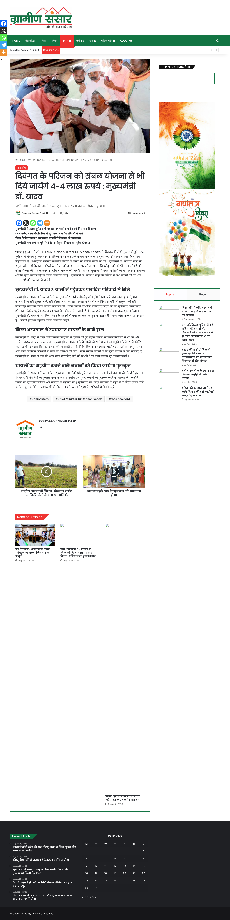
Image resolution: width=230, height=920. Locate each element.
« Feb (85, 897)
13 (124, 865)
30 (86, 887)
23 (86, 880)
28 (134, 880)
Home (16, 40)
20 (124, 873)
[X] (26, 223)
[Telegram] (40, 223)
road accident (120, 399)
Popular (171, 294)
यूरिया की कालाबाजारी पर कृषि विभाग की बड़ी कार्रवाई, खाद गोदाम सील (198, 391)
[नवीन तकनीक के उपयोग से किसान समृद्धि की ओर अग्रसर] (169, 375)
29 (143, 880)
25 (105, 880)
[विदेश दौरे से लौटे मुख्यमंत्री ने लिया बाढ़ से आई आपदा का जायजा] (169, 312)
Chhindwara (40, 399)
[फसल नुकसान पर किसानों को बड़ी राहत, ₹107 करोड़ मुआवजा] (125, 658)
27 (124, 880)
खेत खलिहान (30, 40)
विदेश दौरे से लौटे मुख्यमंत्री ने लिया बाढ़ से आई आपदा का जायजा (197, 311)
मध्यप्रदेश (67, 40)
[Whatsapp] (33, 223)
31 (96, 887)
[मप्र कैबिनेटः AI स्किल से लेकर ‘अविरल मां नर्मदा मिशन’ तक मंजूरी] (35, 535)
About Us (126, 40)
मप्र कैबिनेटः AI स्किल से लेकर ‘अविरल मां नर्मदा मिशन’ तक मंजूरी (32, 552)
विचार (55, 40)
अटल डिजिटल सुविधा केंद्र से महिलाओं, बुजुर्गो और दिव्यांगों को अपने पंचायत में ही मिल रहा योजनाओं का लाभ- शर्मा (198, 332)
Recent (203, 294)
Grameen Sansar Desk (33, 213)
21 (134, 873)
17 (96, 873)
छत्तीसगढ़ (80, 40)
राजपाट (92, 40)
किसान (44, 40)
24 (96, 880)
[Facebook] (19, 223)
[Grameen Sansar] (41, 17)
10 (96, 865)
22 (143, 873)
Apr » (93, 897)
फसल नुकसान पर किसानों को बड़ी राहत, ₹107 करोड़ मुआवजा (123, 797)
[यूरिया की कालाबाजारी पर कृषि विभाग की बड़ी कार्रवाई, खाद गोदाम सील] (169, 393)
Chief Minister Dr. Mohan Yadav (80, 399)
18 (105, 873)
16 (86, 873)
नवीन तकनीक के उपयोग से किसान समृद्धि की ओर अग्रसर (198, 374)
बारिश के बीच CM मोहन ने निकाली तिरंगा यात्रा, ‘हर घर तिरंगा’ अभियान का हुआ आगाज (78, 552)
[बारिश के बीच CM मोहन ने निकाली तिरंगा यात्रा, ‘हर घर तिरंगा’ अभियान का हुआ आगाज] (80, 535)
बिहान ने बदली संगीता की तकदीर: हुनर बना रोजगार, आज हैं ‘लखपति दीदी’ (93, 49)
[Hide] (1, 59)
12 (115, 865)
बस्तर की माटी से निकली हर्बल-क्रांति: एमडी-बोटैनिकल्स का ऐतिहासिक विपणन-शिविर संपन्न (197, 355)
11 (105, 865)
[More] (47, 223)
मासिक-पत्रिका (108, 40)
